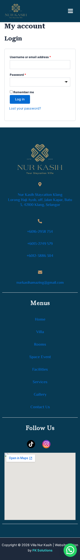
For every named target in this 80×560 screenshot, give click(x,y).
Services (40, 382)
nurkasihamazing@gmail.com (40, 283)
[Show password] (66, 82)
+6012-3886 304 (40, 256)
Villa (40, 332)
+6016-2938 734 (40, 232)
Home (40, 320)
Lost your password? (25, 108)
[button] (70, 550)
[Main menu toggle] (70, 11)
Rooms (40, 345)
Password (24, 74)
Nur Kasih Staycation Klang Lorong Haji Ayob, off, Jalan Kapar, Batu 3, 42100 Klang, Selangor (40, 200)
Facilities (40, 370)
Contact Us (40, 407)
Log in (20, 99)
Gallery (40, 395)
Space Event (40, 357)
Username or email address (37, 56)
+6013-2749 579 (40, 244)
